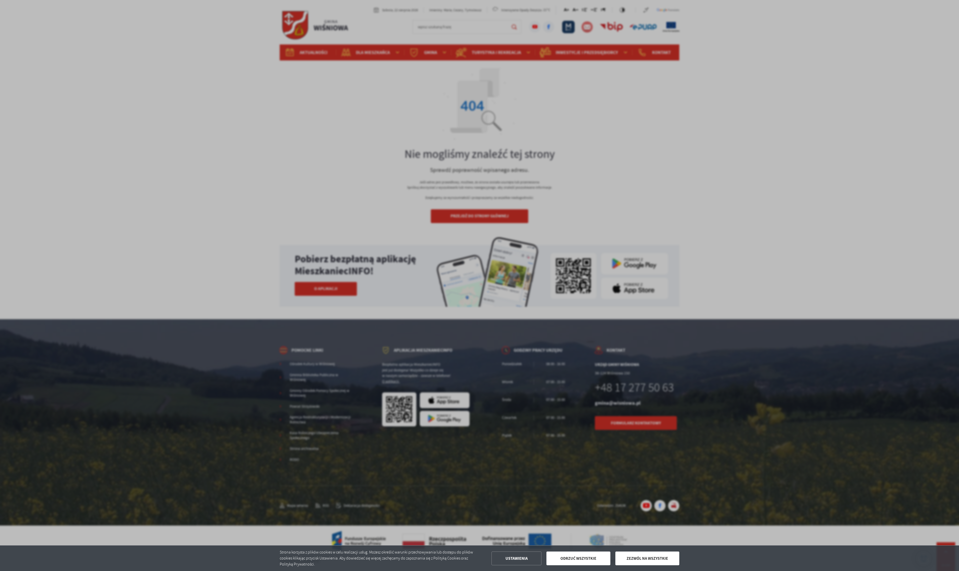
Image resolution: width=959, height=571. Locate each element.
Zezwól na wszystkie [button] (647, 558)
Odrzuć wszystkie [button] (578, 558)
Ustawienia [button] (516, 558)
